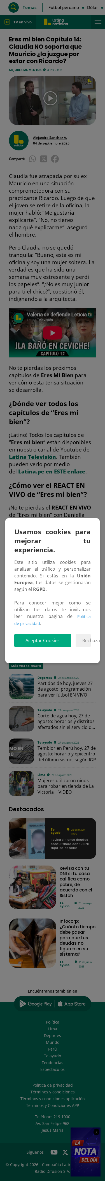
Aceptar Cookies (42, 640)
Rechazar (86, 640)
